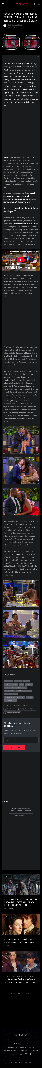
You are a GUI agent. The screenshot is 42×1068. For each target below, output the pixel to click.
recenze (8, 681)
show (26, 681)
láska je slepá (24, 691)
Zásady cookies (11, 1051)
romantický (10, 687)
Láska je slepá (20, 554)
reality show (19, 223)
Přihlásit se (14, 747)
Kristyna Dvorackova (15, 25)
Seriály (7, 34)
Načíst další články (21, 993)
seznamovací (11, 700)
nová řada (10, 691)
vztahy (29, 684)
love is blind (11, 694)
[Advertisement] (21, 132)
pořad (30, 697)
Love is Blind (29, 223)
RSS (20, 1054)
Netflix (6, 157)
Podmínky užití (21, 1043)
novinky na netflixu (14, 697)
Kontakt (34, 1051)
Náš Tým (24, 1051)
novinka (22, 687)
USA (21, 684)
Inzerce (13, 1054)
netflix (18, 681)
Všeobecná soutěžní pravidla (21, 1047)
